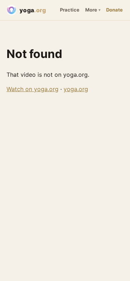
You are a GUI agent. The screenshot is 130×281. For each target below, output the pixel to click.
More (91, 10)
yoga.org (76, 89)
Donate (114, 10)
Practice (69, 10)
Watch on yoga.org (32, 89)
